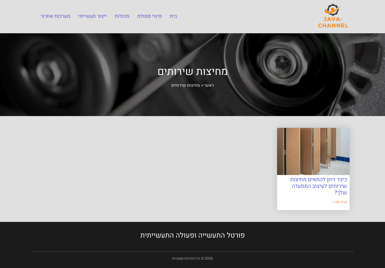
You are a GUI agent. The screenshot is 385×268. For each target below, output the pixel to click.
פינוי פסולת (149, 16)
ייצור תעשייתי (92, 16)
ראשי (209, 85)
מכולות (122, 16)
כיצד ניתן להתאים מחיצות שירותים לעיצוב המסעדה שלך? (318, 186)
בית (173, 16)
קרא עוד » (339, 202)
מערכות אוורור (55, 16)
